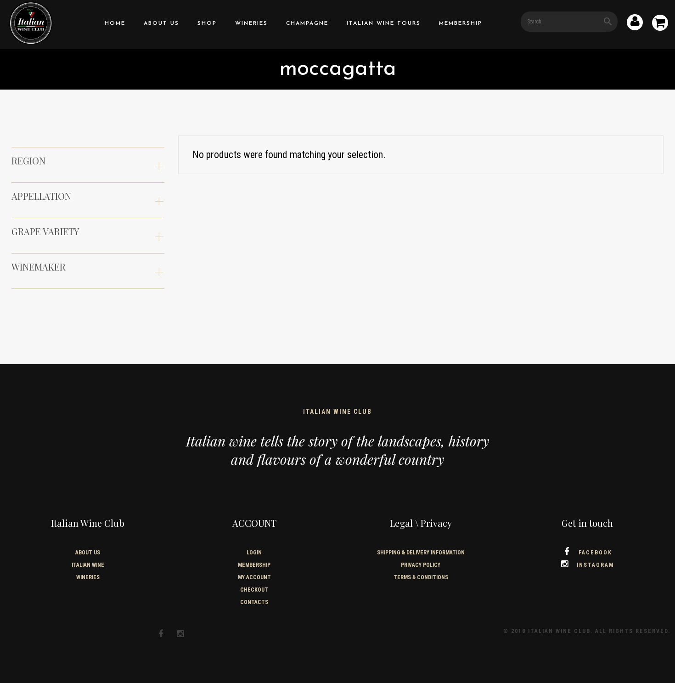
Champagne (307, 23)
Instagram (595, 565)
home (115, 23)
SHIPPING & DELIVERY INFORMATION (421, 552)
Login (254, 552)
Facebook (595, 552)
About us (161, 23)
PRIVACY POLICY (420, 565)
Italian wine (88, 565)
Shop (207, 23)
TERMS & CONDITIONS (421, 577)
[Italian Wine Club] (31, 22)
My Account (254, 577)
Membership (460, 23)
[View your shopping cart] (660, 24)
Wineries (251, 23)
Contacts (254, 602)
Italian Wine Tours (384, 23)
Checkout (254, 590)
